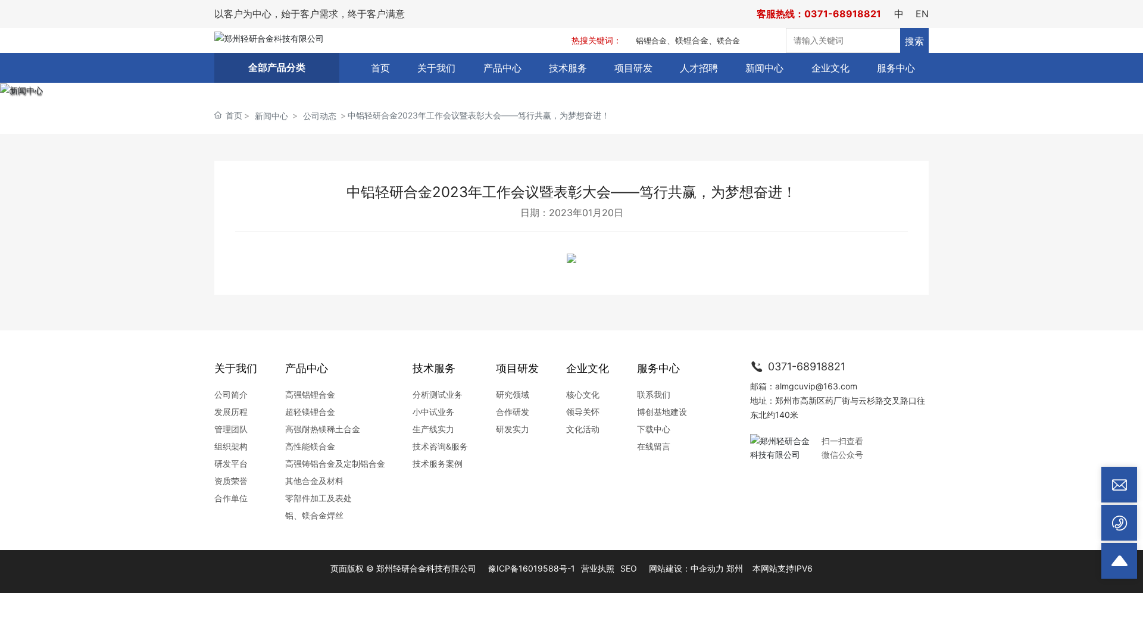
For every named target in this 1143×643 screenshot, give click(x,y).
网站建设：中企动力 (686, 568)
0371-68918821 (805, 366)
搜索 (914, 41)
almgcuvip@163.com (816, 386)
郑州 (734, 568)
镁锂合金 (691, 40)
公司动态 (319, 116)
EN (922, 14)
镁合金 (728, 40)
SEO (628, 568)
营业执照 (597, 568)
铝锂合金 (651, 40)
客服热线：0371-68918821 (819, 14)
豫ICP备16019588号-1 (531, 568)
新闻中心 (271, 116)
